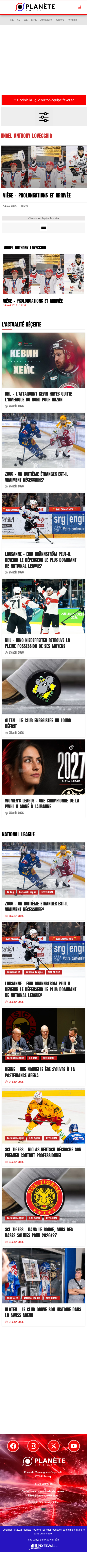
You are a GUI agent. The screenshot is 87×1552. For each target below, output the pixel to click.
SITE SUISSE (47, 892)
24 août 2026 (16, 1082)
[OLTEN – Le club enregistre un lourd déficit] (43, 686)
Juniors (59, 19)
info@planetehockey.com (43, 1495)
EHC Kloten (12, 1298)
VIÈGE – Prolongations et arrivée (37, 195)
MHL (34, 19)
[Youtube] (74, 1446)
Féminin (72, 19)
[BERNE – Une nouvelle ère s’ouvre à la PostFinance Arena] (43, 1035)
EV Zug (10, 892)
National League (27, 892)
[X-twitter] (54, 1446)
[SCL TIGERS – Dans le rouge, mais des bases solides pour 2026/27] (43, 1195)
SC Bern (33, 1058)
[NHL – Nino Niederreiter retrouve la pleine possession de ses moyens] (43, 606)
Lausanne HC (13, 972)
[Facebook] (13, 1446)
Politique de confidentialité (43, 1502)
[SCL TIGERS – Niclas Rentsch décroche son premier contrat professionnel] (43, 1115)
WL (26, 19)
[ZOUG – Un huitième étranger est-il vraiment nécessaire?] (43, 440)
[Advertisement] (43, 62)
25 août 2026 (16, 406)
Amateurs (46, 19)
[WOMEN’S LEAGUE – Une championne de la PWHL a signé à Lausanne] (43, 767)
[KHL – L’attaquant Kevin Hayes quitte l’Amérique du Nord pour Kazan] (43, 360)
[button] (79, 7)
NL (12, 19)
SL (18, 19)
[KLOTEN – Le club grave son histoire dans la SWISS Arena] (43, 1275)
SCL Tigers (34, 1138)
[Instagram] (33, 1446)
